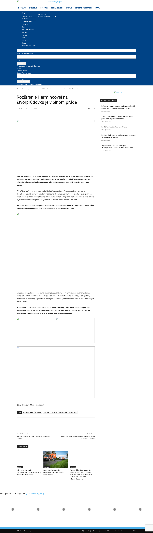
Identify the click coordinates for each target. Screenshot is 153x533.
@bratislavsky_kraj (35, 493)
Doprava (22, 8)
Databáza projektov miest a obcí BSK (33, 89)
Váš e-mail (20, 79)
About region (97, 531)
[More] (68, 114)
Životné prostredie (83, 8)
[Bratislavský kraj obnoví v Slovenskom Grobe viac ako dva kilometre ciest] (55, 459)
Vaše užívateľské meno (25, 54)
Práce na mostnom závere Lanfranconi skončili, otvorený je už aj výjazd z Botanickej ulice (29, 472)
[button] (133, 3)
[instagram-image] (13, 509)
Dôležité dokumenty (110, 531)
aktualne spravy (28, 412)
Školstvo (33, 8)
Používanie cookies (125, 531)
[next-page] (18, 484)
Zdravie (69, 8)
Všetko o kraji (86, 531)
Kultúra (44, 8)
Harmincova (63, 412)
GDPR (19, 68)
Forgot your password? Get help (28, 66)
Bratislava (38, 412)
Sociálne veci (56, 8)
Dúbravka (54, 412)
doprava (46, 412)
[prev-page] (17, 484)
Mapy (97, 8)
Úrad (23, 13)
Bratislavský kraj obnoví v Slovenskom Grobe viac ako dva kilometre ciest (53, 472)
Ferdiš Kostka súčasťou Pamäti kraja (114, 127)
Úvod (18, 89)
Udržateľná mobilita (43, 92)
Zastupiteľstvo (27, 16)
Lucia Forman (21, 109)
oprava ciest (73, 412)
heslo (19, 61)
